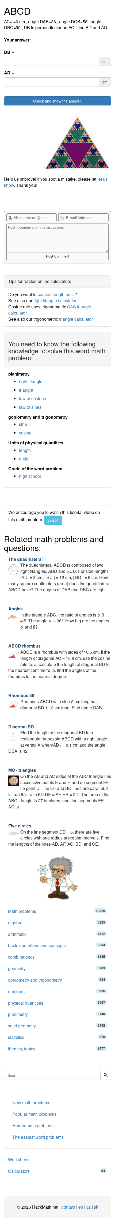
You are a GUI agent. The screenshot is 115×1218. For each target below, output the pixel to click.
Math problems (56, 911)
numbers (56, 991)
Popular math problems (34, 1114)
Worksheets (19, 1159)
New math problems (31, 1102)
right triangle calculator (54, 300)
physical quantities (56, 1003)
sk (96, 1207)
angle (24, 459)
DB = (9, 52)
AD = (9, 73)
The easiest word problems (38, 1137)
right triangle (31, 381)
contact (68, 1207)
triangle (26, 390)
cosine (25, 433)
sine (23, 424)
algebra (56, 923)
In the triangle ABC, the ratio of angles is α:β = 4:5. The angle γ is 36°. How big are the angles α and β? (58, 618)
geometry (56, 968)
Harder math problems (33, 1125)
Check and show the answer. (57, 101)
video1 (53, 520)
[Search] (105, 1075)
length (25, 450)
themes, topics (56, 1049)
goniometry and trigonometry (56, 980)
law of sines (30, 407)
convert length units (56, 294)
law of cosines (32, 398)
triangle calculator (76, 319)
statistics (56, 1037)
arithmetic (56, 934)
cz (88, 1207)
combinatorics (56, 957)
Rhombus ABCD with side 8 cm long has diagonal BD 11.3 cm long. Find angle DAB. (55, 701)
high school (30, 476)
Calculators (56, 1171)
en (80, 1207)
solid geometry (56, 1026)
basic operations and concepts (56, 945)
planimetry (56, 1014)
